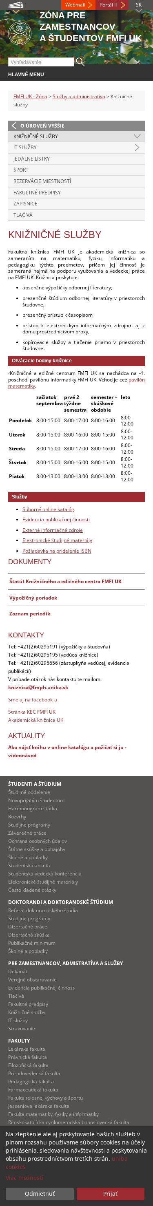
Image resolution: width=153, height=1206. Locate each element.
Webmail (75, 4)
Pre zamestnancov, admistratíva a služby (65, 963)
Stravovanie (21, 1028)
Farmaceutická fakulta (33, 1089)
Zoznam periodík (29, 613)
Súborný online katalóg (48, 509)
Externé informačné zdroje (52, 530)
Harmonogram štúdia (32, 808)
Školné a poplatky (28, 857)
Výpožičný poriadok (33, 597)
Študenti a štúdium (34, 783)
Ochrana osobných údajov (37, 841)
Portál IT (109, 4)
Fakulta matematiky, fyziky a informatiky (53, 1114)
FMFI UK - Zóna (30, 96)
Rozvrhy (17, 816)
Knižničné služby (35, 136)
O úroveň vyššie (42, 125)
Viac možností (24, 1178)
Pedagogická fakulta (31, 1081)
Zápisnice (25, 203)
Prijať (110, 1193)
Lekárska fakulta (26, 1048)
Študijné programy (29, 824)
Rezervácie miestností (42, 181)
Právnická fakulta (27, 1057)
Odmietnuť (40, 1193)
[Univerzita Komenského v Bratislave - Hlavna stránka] (19, 32)
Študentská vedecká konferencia (45, 873)
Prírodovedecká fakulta (34, 1073)
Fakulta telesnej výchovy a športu (45, 1097)
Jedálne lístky (31, 158)
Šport (21, 169)
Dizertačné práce (27, 926)
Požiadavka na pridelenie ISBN (56, 550)
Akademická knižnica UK (35, 720)
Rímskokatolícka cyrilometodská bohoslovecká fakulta (68, 1122)
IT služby (25, 147)
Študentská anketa (29, 865)
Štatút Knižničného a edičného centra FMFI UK (65, 581)
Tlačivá (23, 215)
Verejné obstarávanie (32, 979)
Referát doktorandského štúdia (43, 910)
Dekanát (17, 971)
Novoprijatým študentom (36, 800)
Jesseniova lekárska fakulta (38, 1105)
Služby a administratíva (79, 96)
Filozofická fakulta (28, 1065)
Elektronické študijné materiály (57, 540)
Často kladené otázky (32, 889)
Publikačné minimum (31, 942)
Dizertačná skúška (29, 934)
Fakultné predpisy (37, 192)
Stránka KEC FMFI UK (31, 711)
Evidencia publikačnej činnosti (56, 519)
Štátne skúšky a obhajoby (36, 849)
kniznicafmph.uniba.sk (38, 687)
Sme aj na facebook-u (32, 699)
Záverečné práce (27, 832)
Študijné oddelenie (29, 792)
